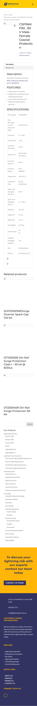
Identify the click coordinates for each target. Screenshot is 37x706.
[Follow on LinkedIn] (5, 695)
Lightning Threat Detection (12, 456)
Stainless (10, 515)
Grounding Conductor (12, 537)
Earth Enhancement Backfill (14, 530)
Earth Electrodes (10, 518)
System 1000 (9, 436)
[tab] (18, 64)
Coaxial (13, 17)
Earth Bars (8, 502)
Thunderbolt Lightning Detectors (16, 465)
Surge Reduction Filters (12, 477)
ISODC (7, 446)
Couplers (10, 524)
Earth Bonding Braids (12, 509)
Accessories (11, 527)
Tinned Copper (11, 512)
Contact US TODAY (15, 583)
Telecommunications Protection (15, 490)
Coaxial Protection (11, 487)
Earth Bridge (9, 506)
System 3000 (9, 443)
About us (9, 676)
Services (8, 678)
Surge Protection (24, 55)
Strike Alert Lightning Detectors (15, 468)
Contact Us (10, 683)
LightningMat (9, 540)
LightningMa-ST (10, 452)
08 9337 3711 (13, 607)
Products (9, 681)
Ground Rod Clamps (13, 521)
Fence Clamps (9, 534)
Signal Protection (10, 480)
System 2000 (9, 439)
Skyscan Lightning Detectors (14, 461)
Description (10, 64)
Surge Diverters (10, 474)
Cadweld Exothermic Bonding (14, 496)
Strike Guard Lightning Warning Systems (18, 458)
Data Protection (10, 484)
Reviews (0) (10, 68)
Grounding (7, 493)
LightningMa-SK (10, 449)
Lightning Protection (10, 434)
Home (5, 15)
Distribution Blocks (11, 499)
